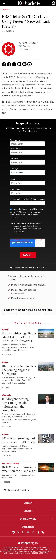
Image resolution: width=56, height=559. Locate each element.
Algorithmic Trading (10, 463)
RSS (42, 532)
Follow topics (13, 532)
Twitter (18, 532)
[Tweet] (4, 64)
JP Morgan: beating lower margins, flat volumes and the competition (15, 404)
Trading (5, 9)
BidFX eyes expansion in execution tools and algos (19, 469)
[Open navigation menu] (2, 3)
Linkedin (23, 532)
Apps (37, 532)
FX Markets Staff (30, 43)
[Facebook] (9, 64)
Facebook (33, 532)
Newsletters (28, 532)
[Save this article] (19, 64)
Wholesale (6, 395)
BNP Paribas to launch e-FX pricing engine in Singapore (19, 369)
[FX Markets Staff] (8, 49)
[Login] (53, 2)
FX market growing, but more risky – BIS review (19, 440)
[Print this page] (29, 64)
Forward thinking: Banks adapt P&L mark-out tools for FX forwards (19, 336)
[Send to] (24, 64)
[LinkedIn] (14, 64)
